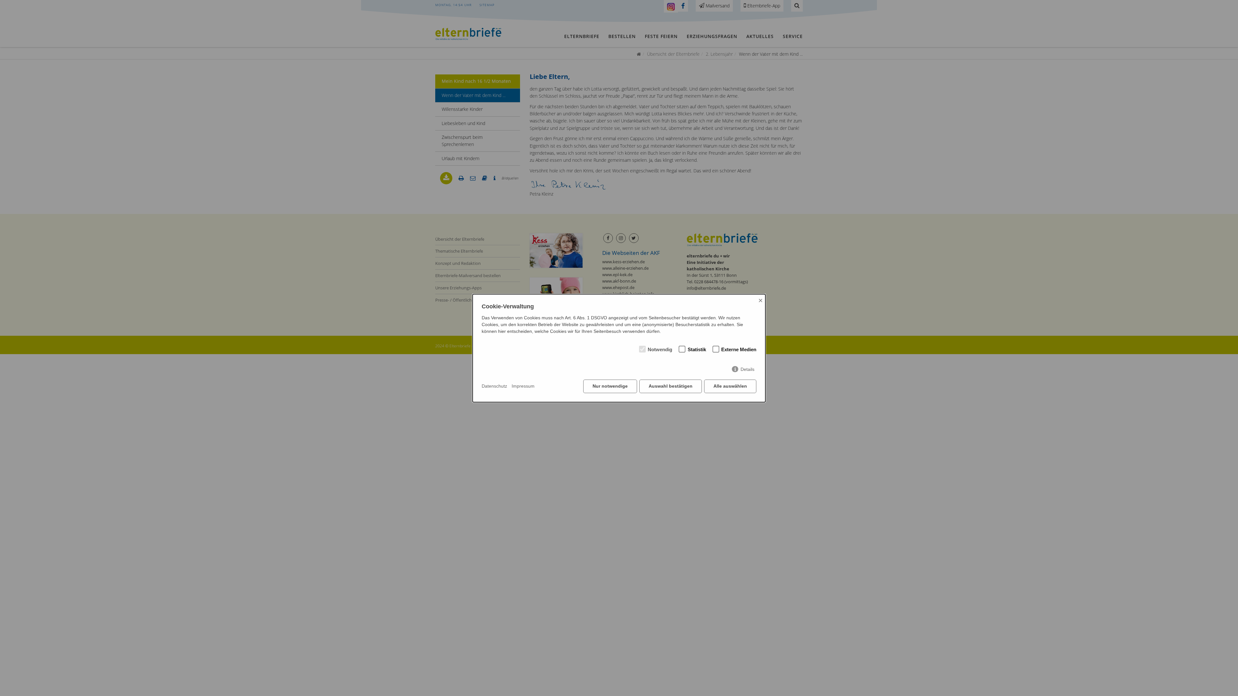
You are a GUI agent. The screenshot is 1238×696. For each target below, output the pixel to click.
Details (747, 369)
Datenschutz (494, 386)
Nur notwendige (610, 386)
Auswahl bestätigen (671, 386)
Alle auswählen (730, 386)
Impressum (523, 386)
